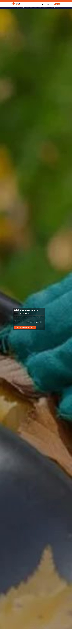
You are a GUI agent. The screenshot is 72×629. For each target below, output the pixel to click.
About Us (54, 7)
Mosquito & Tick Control (30, 7)
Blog (57, 7)
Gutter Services (17, 7)
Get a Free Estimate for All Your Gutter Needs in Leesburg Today (24, 327)
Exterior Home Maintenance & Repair (40, 7)
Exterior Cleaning (23, 7)
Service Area (49, 7)
